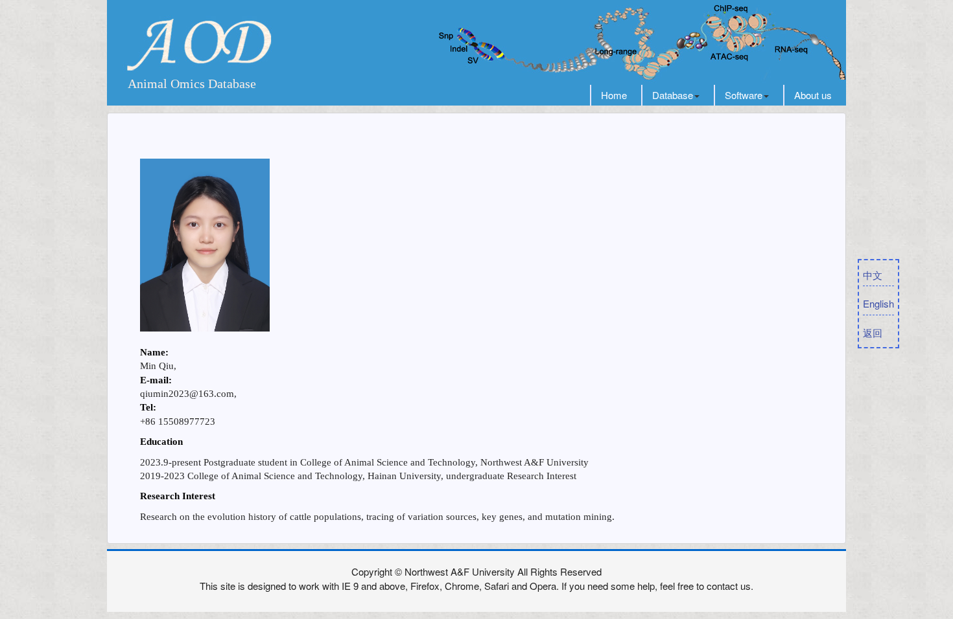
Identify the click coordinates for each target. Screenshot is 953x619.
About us (813, 95)
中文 (872, 275)
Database (672, 95)
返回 (872, 332)
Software (743, 95)
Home (614, 95)
